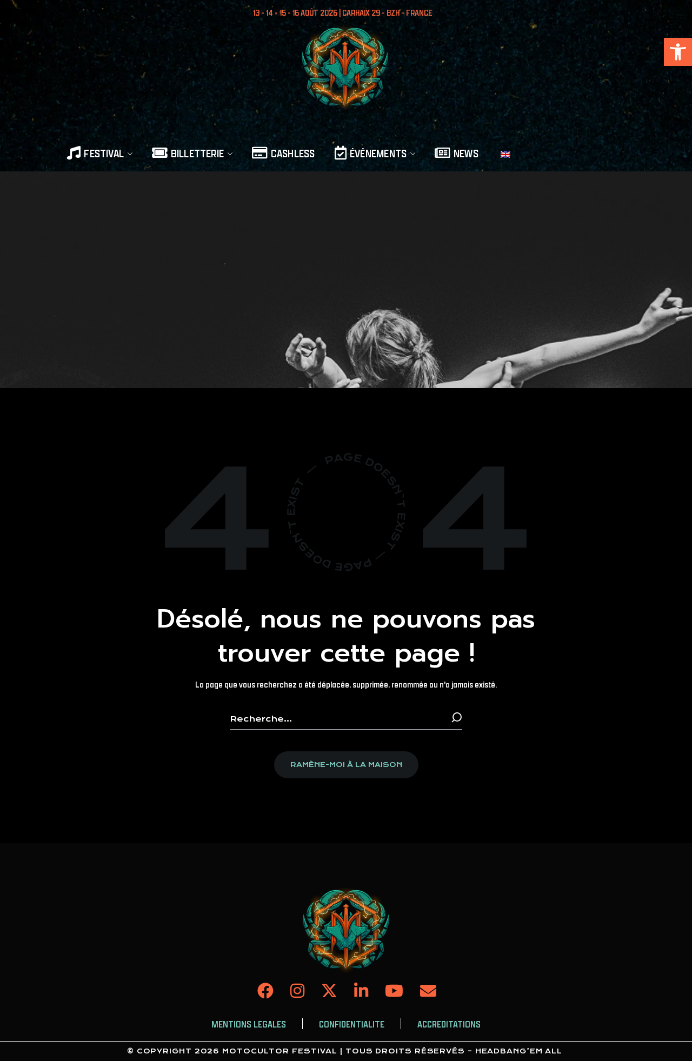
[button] (678, 52)
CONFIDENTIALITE (351, 1024)
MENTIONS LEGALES (248, 1024)
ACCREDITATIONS (449, 1024)
